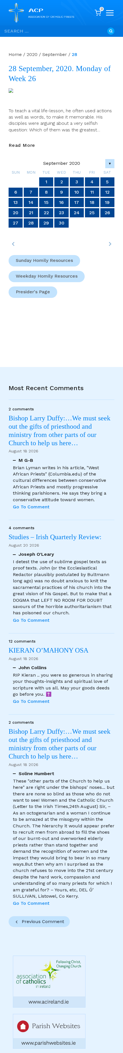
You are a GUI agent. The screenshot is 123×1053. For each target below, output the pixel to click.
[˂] (13, 244)
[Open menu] (109, 13)
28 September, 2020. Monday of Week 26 (60, 73)
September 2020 (61, 163)
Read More (22, 145)
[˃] (109, 244)
